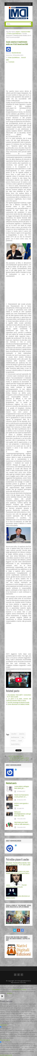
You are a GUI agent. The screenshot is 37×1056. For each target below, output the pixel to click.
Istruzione (21, 734)
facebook (22, 930)
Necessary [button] (3, 1025)
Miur (23, 737)
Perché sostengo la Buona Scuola (18, 702)
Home (18, 32)
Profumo (13, 741)
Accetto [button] (9, 993)
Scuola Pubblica (15, 744)
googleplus (18, 930)
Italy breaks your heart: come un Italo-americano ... (22, 823)
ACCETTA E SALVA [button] (6, 1055)
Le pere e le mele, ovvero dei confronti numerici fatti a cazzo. (18, 699)
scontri (20, 741)
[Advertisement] (18, 77)
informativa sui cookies (19, 989)
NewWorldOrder (16, 53)
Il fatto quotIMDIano (14, 33)
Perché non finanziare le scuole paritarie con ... (21, 796)
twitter (14, 930)
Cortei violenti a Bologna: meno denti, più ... (21, 787)
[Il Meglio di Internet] (18, 17)
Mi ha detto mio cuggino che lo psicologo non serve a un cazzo (19, 759)
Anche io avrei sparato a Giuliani (21, 804)
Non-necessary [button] (5, 1040)
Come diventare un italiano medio (18, 704)
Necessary (5, 1027)
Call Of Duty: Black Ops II (16, 756)
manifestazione (15, 737)
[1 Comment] (15, 62)
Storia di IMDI (25, 32)
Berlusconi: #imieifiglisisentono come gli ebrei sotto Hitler (22, 813)
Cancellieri (14, 734)
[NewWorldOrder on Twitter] (16, 769)
